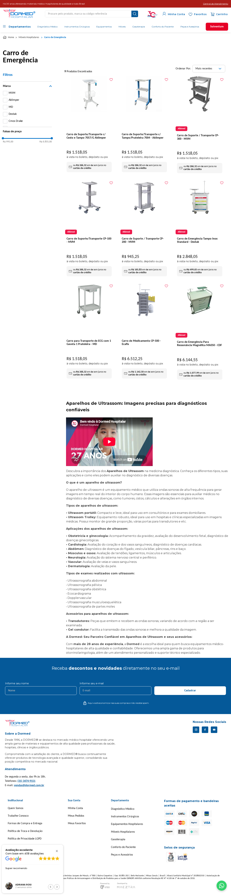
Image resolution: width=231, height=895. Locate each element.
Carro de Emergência (55, 37)
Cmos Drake (16, 121)
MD (11, 107)
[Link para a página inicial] (9, 37)
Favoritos (200, 14)
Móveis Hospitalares (29, 37)
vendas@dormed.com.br (29, 785)
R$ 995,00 (8, 141)
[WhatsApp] (222, 886)
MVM (12, 93)
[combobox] (91, 13)
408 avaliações (34, 853)
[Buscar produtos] (135, 14)
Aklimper (14, 100)
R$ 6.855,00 (46, 141)
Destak (13, 114)
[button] (215, 3)
